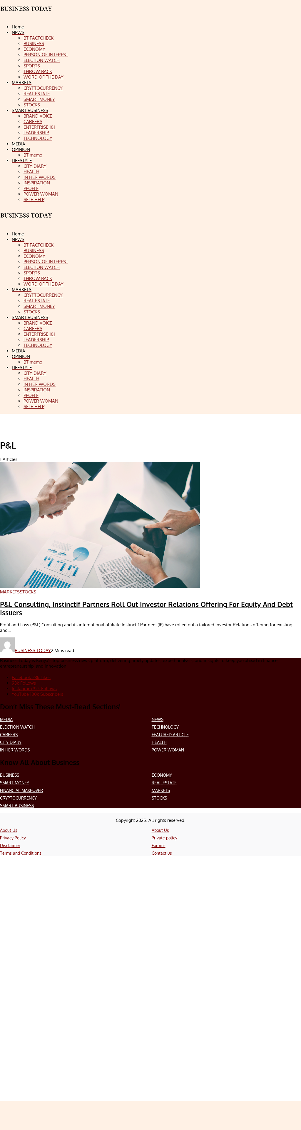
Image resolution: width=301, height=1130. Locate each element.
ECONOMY (162, 775)
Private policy (164, 837)
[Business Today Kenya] (26, 220)
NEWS (157, 719)
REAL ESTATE (164, 782)
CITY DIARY (10, 742)
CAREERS (9, 734)
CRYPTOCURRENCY (18, 797)
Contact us (162, 853)
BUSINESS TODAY (33, 650)
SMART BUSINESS (17, 805)
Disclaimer (10, 845)
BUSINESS (9, 775)
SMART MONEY (14, 782)
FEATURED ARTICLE (170, 734)
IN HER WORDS (15, 749)
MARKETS (161, 790)
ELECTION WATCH (17, 727)
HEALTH (159, 742)
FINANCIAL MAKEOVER (21, 790)
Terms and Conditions (20, 853)
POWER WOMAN (168, 749)
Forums (158, 845)
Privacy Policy (13, 837)
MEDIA (6, 719)
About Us (8, 830)
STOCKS (159, 797)
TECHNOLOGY (165, 727)
